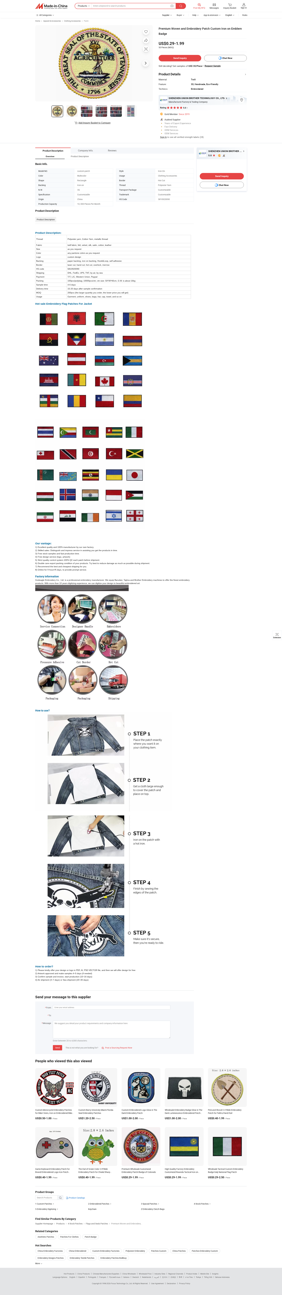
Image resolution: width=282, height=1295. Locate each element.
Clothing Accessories (72, 21)
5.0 (210, 155)
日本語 (173, 1277)
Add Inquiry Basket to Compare (94, 122)
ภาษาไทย (189, 1277)
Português (92, 1277)
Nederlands (146, 1277)
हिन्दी (180, 1277)
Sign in (244, 7)
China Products (83, 1274)
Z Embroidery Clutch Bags (152, 1209)
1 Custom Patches (43, 1203)
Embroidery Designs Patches (51, 1258)
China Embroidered (77, 1250)
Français (102, 1277)
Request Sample (213, 66)
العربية (156, 1277)
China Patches (179, 1250)
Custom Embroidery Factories (105, 1250)
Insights (215, 1274)
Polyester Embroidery (135, 1250)
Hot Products (69, 1274)
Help (194, 15)
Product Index (191, 1274)
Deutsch (135, 1277)
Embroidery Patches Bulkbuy (113, 1258)
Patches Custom (158, 1250)
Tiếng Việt (208, 1277)
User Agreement (157, 1283)
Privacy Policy (184, 1283)
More (37, 1263)
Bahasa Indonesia (222, 1277)
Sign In (163, 137)
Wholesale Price (145, 1274)
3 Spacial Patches (149, 1203)
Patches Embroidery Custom (205, 1250)
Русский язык (114, 1277)
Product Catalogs (76, 1197)
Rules (244, 15)
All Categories (45, 15)
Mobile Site (204, 1274)
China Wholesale (129, 1274)
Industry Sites (160, 1274)
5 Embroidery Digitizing (45, 1209)
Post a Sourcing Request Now (117, 1047)
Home (37, 21)
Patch (86, 21)
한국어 (164, 1277)
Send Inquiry (180, 58)
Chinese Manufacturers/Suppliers (106, 1274)
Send (57, 1047)
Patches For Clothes (69, 1236)
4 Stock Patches (201, 1203)
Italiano (126, 1277)
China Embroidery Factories (50, 1250)
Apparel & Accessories (52, 21)
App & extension (211, 15)
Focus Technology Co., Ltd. (122, 1283)
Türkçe (198, 1277)
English (72, 1277)
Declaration (171, 1283)
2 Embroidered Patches (98, 1203)
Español (81, 1277)
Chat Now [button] (227, 58)
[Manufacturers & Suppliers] (51, 6)
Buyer (179, 15)
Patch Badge (90, 1236)
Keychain (92, 1209)
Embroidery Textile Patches (82, 1258)
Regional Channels (175, 1274)
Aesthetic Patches (46, 1236)
